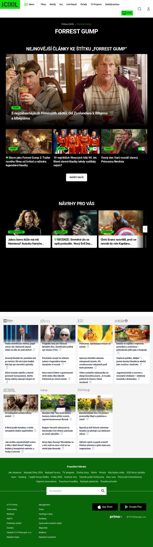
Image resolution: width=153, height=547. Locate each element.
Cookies (10, 528)
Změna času (82, 472)
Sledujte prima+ (112, 4)
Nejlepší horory (52, 472)
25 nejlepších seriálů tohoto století (18, 414)
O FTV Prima (12, 505)
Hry (61, 4)
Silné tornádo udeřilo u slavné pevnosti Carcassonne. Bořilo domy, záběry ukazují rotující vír (20, 376)
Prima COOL (68, 24)
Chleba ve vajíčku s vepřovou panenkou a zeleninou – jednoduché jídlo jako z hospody (131, 346)
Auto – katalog (18, 477)
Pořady (84, 4)
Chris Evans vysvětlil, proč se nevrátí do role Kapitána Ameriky (118, 242)
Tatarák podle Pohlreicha (91, 477)
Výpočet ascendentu (46, 481)
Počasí (102, 472)
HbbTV (10, 518)
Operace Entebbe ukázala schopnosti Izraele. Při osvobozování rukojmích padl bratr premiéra (93, 363)
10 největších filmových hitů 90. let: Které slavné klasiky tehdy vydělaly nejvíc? (75, 161)
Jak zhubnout (15, 472)
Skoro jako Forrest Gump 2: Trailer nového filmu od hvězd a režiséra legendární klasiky (28, 161)
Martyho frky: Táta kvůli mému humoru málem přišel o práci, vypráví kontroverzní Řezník (56, 416)
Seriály (53, 4)
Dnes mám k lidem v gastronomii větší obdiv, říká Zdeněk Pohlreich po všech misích (57, 376)
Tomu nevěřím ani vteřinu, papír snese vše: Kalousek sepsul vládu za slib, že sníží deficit (20, 346)
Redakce (42, 532)
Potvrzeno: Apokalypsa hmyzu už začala (95, 345)
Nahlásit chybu (13, 537)
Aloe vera (111, 477)
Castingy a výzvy (46, 514)
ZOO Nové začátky (136, 472)
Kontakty (42, 518)
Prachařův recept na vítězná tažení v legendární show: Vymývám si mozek (55, 361)
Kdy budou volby (116, 472)
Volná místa (12, 509)
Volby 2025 (56, 477)
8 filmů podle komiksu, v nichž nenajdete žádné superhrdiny (19, 429)
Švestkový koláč (109, 481)
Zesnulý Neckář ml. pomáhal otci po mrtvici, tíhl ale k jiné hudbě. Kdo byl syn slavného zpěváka (20, 361)
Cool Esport (71, 4)
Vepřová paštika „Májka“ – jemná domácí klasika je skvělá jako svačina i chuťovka (131, 361)
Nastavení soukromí (47, 537)
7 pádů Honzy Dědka (38, 477)
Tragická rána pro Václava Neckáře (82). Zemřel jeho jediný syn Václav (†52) (57, 346)
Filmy (43, 4)
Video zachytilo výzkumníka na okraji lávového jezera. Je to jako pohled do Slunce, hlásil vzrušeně (95, 377)
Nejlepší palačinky (89, 481)
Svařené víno (70, 477)
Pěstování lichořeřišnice (130, 477)
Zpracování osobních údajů (50, 523)
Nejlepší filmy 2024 (33, 472)
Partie (94, 472)
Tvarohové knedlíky (68, 481)
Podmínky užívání (14, 523)
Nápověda (43, 528)
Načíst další (76, 177)
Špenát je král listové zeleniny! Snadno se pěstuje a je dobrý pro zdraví (94, 430)
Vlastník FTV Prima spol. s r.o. (19, 532)
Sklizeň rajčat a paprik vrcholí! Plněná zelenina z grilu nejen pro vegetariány (94, 445)
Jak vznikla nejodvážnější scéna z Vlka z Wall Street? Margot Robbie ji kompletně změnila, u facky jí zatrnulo (20, 447)
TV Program (96, 4)
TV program (68, 472)
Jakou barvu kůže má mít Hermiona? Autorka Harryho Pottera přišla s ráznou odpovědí (25, 242)
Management (44, 505)
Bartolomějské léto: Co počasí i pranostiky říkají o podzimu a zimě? (94, 416)
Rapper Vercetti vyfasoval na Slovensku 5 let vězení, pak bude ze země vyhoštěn (57, 430)
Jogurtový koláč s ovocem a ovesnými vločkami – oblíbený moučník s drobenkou (130, 376)
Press (41, 509)
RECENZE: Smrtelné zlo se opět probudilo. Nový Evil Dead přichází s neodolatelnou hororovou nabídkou (73, 242)
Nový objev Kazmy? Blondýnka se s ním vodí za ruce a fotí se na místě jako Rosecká (58, 445)
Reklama (10, 514)
